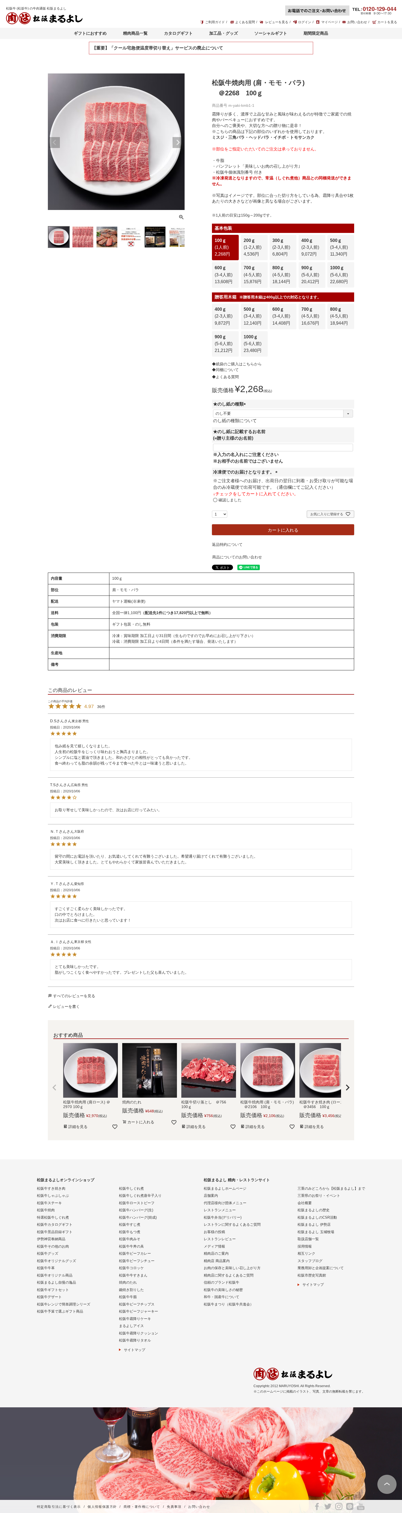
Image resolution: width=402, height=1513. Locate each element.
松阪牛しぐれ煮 (131, 1188)
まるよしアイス (131, 1326)
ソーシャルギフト (270, 33)
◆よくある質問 (225, 377)
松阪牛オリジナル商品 (54, 1275)
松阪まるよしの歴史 (314, 1210)
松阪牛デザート (49, 1297)
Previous (54, 142)
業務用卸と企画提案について (321, 1268)
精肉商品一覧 (135, 33)
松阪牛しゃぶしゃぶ (53, 1196)
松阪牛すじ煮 (129, 1224)
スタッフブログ (310, 1261)
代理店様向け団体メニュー (225, 1203)
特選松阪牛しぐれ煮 (53, 1217)
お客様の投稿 (214, 1232)
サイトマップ (134, 1350)
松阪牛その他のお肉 (53, 1246)
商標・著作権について (142, 1507)
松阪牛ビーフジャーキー (138, 1311)
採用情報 (305, 1246)
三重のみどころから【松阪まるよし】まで (331, 1188)
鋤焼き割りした (131, 1290)
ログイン (304, 22)
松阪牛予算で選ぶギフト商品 (60, 1311)
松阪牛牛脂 (128, 1297)
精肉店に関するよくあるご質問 (229, 1275)
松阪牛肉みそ (129, 1239)
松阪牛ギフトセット (53, 1290)
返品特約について (227, 544)
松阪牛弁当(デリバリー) (222, 1217)
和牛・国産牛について (221, 1297)
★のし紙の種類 (230, 404)
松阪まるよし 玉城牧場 (316, 1232)
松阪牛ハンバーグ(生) (136, 1210)
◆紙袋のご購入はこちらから (237, 364)
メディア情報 (214, 1246)
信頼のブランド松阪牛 (221, 1282)
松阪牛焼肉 (46, 1210)
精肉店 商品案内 (217, 1261)
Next (178, 142)
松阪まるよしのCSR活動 (317, 1217)
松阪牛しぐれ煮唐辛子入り (140, 1196)
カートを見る (387, 22)
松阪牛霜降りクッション (138, 1333)
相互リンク (306, 1253)
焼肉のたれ (128, 1282)
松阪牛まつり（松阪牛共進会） (229, 1304)
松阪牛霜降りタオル (135, 1340)
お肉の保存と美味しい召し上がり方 (232, 1268)
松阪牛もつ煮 (129, 1232)
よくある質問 (245, 22)
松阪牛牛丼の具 (131, 1246)
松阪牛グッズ (47, 1253)
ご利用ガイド (215, 22)
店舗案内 (211, 1196)
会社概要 (305, 1203)
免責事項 (174, 1507)
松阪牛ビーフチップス (137, 1304)
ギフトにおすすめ (90, 33)
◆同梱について (225, 370)
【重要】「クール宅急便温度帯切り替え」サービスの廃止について (157, 48)
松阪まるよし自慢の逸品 (56, 1282)
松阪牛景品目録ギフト (54, 1232)
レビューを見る (276, 22)
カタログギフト (178, 33)
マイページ (329, 22)
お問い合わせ (357, 22)
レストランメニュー (220, 1210)
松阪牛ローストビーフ (137, 1203)
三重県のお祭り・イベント (319, 1196)
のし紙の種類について (235, 420)
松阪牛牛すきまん (133, 1275)
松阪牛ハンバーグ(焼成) (138, 1217)
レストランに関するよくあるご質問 (232, 1224)
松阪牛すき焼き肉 (51, 1188)
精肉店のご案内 (216, 1253)
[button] (54, 1088)
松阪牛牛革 (46, 1268)
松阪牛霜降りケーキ (135, 1319)
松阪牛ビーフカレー (135, 1253)
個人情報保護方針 (102, 1507)
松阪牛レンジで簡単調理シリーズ (63, 1304)
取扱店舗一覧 (308, 1239)
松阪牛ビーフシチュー (137, 1261)
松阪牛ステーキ (49, 1203)
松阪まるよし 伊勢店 (314, 1224)
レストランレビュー (220, 1239)
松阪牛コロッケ (131, 1268)
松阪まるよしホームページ (225, 1188)
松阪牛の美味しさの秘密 (223, 1290)
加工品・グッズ (223, 33)
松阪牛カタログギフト (54, 1224)
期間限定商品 (316, 33)
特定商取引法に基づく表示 (59, 1507)
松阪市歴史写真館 (312, 1275)
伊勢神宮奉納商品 (51, 1239)
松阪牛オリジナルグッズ (56, 1261)
